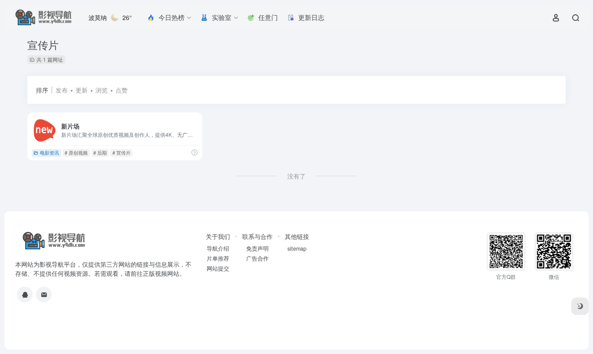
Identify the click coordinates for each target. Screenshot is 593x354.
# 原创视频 (76, 152)
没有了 (296, 176)
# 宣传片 (121, 152)
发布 (62, 90)
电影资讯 (49, 152)
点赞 (121, 90)
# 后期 (100, 152)
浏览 (102, 90)
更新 (82, 90)
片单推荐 (218, 258)
